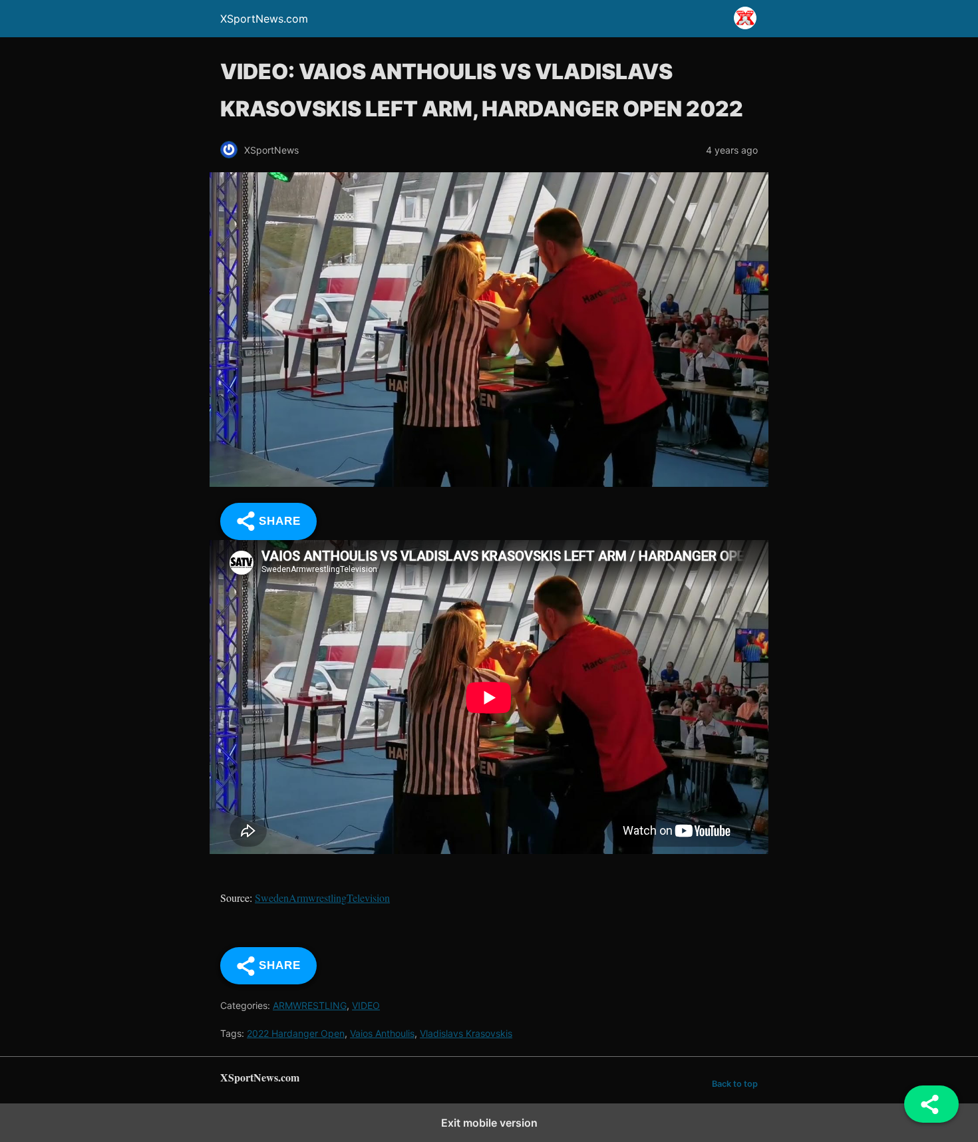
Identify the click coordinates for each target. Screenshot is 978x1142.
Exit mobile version (489, 1122)
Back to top (735, 1084)
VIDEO (366, 1005)
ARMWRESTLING (310, 1005)
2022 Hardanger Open (296, 1033)
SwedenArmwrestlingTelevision (322, 898)
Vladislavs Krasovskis (466, 1033)
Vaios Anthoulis (382, 1033)
